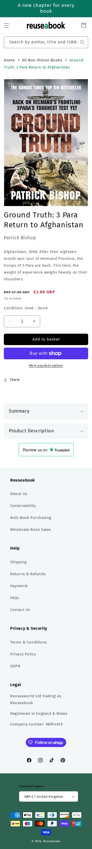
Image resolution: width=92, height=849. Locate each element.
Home (9, 60)
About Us (18, 493)
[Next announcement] (82, 8)
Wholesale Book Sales (30, 529)
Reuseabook (52, 841)
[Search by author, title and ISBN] (82, 42)
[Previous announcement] (9, 8)
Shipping (18, 562)
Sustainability (23, 505)
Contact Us (20, 609)
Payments (19, 586)
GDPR (15, 666)
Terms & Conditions (28, 642)
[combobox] (46, 42)
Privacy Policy (23, 654)
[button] (6, 25)
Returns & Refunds (27, 574)
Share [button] (15, 380)
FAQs (14, 598)
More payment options (46, 365)
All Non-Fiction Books (42, 60)
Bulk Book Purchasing (30, 517)
